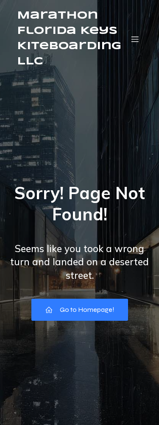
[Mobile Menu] (135, 39)
